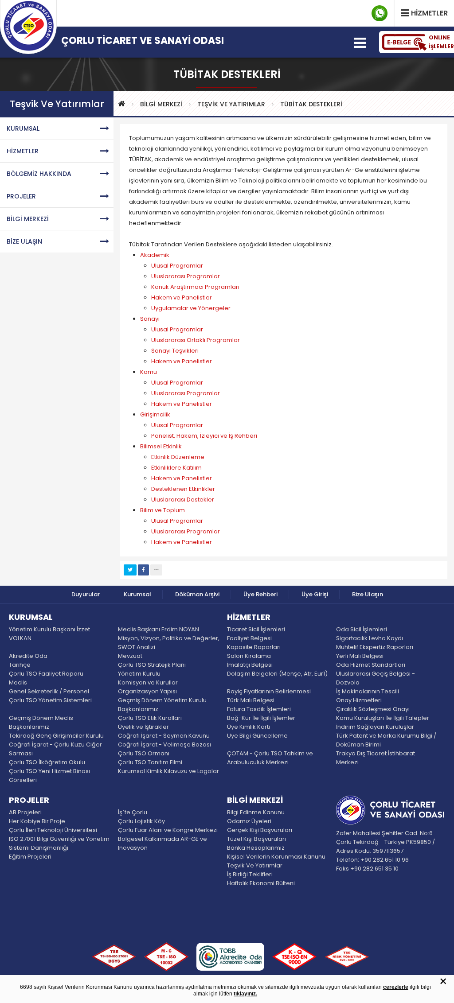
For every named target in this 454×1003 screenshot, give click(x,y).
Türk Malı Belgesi (250, 700)
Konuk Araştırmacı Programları (195, 287)
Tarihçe (20, 665)
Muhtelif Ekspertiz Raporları (374, 647)
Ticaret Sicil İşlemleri (256, 629)
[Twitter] (130, 569)
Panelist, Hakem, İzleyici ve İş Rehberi (204, 436)
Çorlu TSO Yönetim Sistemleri (50, 700)
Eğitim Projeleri (30, 856)
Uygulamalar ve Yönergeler (191, 308)
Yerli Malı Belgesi (360, 656)
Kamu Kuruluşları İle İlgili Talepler (382, 718)
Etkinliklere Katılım (176, 467)
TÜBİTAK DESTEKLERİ (311, 104)
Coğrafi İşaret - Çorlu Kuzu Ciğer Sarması (55, 749)
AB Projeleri (25, 812)
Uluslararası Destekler (182, 499)
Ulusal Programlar (177, 265)
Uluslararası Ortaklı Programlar (195, 340)
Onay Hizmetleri (359, 700)
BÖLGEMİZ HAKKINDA (39, 173)
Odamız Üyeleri (249, 821)
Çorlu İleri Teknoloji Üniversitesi (53, 830)
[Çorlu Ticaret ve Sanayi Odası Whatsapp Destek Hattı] (379, 13)
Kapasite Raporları (254, 647)
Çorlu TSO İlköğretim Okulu (47, 762)
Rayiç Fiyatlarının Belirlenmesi (269, 691)
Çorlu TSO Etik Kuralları (150, 718)
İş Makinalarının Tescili (367, 691)
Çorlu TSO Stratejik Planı (152, 665)
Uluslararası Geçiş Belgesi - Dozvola (375, 678)
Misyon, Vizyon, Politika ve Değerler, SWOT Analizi (168, 642)
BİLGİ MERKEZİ (161, 104)
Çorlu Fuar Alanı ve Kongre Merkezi (168, 830)
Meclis (18, 682)
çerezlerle (395, 987)
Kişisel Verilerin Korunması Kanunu (276, 856)
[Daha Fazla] (156, 569)
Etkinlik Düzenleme (177, 457)
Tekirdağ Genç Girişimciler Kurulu (56, 735)
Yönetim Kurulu (139, 673)
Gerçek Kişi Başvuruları (259, 830)
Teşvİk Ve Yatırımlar (231, 104)
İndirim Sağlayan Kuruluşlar (375, 727)
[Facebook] (143, 569)
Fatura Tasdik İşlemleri (259, 709)
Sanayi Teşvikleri (175, 350)
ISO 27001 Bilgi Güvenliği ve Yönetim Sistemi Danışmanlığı (59, 843)
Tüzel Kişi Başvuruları (256, 839)
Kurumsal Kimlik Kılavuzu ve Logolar (168, 771)
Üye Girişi (314, 594)
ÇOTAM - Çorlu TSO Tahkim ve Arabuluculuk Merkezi (270, 757)
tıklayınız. (245, 994)
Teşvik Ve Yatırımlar (254, 865)
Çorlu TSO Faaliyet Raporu (46, 673)
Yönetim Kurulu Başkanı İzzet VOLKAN (49, 633)
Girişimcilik (155, 414)
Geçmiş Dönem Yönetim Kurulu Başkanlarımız (162, 704)
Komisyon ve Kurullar (148, 682)
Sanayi (150, 319)
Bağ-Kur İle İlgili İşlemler (261, 718)
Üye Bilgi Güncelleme (257, 735)
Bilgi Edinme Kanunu (256, 812)
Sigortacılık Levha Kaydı (369, 638)
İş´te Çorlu (132, 812)
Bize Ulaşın (367, 594)
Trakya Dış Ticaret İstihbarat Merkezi (375, 757)
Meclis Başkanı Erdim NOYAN (158, 629)
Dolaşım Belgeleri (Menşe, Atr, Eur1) (277, 673)
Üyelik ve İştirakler (143, 727)
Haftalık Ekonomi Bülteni (261, 883)
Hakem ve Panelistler (181, 297)
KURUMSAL (23, 128)
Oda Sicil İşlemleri (361, 629)
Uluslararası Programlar (185, 276)
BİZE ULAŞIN (24, 241)
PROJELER (21, 196)
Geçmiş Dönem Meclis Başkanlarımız (41, 722)
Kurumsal (137, 594)
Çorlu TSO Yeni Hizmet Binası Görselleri (49, 775)
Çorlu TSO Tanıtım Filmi (150, 762)
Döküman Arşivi (197, 594)
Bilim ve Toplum (162, 510)
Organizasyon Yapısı (147, 691)
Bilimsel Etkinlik (161, 446)
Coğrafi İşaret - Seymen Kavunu (164, 735)
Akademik (154, 255)
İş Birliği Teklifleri (250, 874)
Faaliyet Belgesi (249, 638)
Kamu (148, 372)
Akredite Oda (28, 656)
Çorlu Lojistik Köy (141, 821)
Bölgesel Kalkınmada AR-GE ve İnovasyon (162, 843)
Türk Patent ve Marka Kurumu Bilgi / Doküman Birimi (386, 740)
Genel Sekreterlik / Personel (49, 691)
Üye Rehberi (260, 594)
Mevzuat (130, 656)
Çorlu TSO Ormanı (143, 753)
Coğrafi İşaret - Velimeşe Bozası (164, 744)
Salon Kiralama (249, 656)
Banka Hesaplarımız (256, 848)
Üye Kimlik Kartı (248, 727)
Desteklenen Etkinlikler (183, 489)
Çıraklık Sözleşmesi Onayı (373, 709)
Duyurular (85, 594)
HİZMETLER (23, 151)
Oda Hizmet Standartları (370, 665)
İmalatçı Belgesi (250, 665)
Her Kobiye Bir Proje (37, 821)
